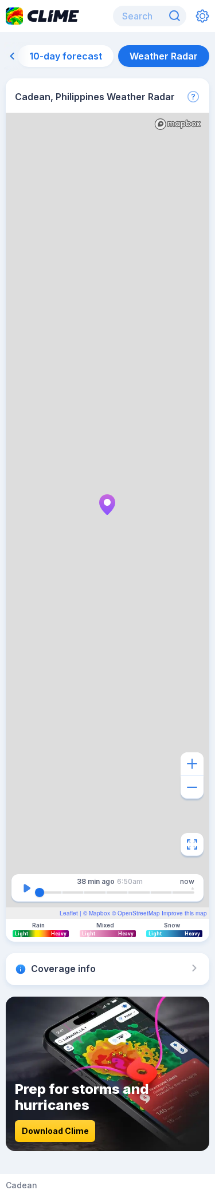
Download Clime (55, 1131)
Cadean (21, 1185)
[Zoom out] (192, 787)
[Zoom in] (192, 763)
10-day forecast (65, 56)
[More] (193, 97)
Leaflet (69, 913)
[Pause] (27, 888)
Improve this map (184, 913)
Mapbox (99, 913)
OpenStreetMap (139, 913)
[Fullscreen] (192, 844)
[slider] (39, 892)
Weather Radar (164, 56)
